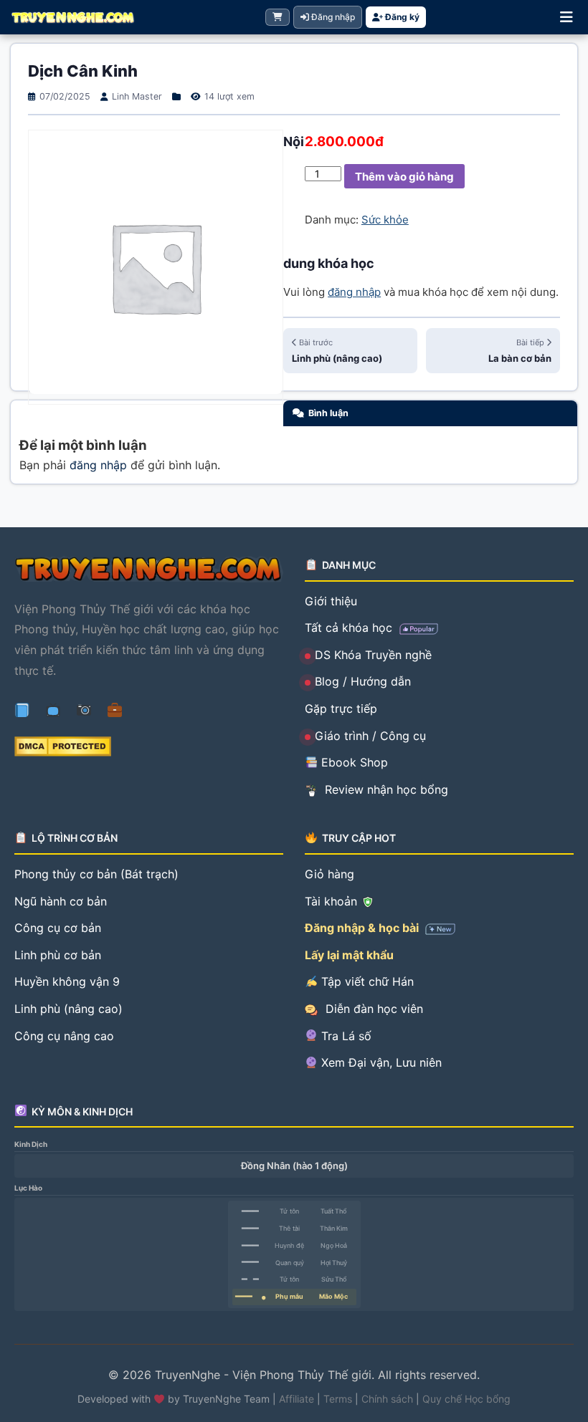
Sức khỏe (385, 219)
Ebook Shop (353, 762)
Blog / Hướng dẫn (363, 681)
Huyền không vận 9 (67, 981)
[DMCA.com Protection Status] (148, 746)
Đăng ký (401, 16)
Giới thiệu (331, 601)
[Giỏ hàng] (277, 17)
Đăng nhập (332, 16)
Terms (337, 1399)
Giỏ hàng (329, 874)
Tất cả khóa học (350, 627)
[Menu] (566, 17)
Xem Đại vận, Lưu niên (380, 1062)
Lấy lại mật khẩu (349, 955)
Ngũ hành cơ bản (60, 901)
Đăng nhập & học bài (363, 928)
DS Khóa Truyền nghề (373, 655)
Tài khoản (333, 901)
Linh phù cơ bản (57, 955)
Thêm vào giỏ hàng (404, 176)
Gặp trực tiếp (341, 708)
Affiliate (296, 1399)
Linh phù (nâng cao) (68, 1008)
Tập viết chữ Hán (366, 981)
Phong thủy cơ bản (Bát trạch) (96, 874)
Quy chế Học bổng (466, 1399)
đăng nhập (354, 292)
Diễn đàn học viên (372, 1008)
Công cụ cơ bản (57, 928)
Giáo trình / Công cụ (370, 736)
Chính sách (387, 1399)
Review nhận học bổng (384, 789)
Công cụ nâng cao (64, 1036)
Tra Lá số (344, 1036)
